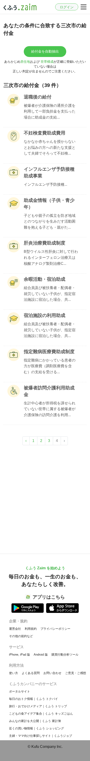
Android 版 (41, 654)
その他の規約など (21, 636)
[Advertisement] (45, 497)
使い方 (13, 673)
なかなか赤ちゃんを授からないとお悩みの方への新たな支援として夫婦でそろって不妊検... (49, 147)
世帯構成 (47, 61)
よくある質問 (31, 673)
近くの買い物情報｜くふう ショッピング (36, 728)
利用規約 (31, 628)
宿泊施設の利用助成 (44, 315)
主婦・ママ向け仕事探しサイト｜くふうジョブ (40, 735)
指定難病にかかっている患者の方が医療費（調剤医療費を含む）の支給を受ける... (49, 366)
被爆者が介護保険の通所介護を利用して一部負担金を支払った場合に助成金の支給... (49, 111)
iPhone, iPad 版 (19, 654)
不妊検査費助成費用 (44, 132)
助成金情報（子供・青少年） (49, 203)
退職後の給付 (37, 96)
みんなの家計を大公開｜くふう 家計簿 (35, 721)
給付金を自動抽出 (45, 51)
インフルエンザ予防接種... (45, 184)
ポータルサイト (19, 691)
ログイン (67, 7)
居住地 (25, 61)
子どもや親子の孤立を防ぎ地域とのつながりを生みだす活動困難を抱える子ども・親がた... (49, 221)
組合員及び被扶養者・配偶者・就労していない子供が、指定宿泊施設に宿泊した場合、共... (49, 293)
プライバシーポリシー (55, 628)
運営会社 (15, 628)
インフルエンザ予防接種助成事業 (49, 172)
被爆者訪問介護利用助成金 (49, 391)
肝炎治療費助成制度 (44, 242)
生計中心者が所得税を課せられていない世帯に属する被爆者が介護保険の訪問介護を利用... (49, 409)
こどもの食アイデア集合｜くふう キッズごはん (41, 713)
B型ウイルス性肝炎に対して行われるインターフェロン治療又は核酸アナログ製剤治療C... (51, 257)
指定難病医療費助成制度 (49, 351)
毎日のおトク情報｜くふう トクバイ (33, 699)
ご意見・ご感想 (75, 673)
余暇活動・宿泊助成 (44, 279)
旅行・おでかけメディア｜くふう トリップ (38, 706)
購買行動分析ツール (64, 654)
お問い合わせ (52, 673)
